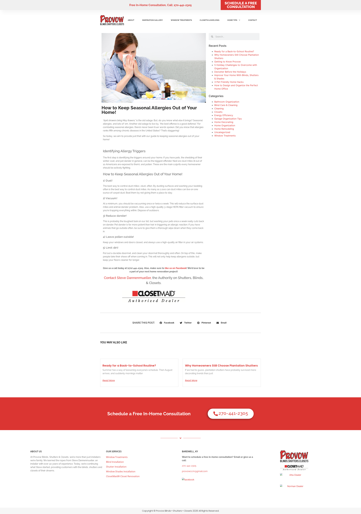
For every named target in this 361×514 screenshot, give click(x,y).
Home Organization (224, 125)
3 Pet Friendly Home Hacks (229, 82)
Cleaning (219, 108)
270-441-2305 (189, 465)
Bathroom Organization (226, 101)
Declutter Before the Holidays (230, 71)
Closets (218, 111)
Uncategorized (222, 132)
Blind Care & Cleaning (225, 105)
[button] (167, 323)
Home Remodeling (224, 128)
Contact (252, 20)
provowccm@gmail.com (195, 471)
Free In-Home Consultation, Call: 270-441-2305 (160, 5)
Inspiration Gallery (152, 20)
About (131, 20)
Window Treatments (181, 20)
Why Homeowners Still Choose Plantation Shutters (221, 366)
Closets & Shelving (209, 20)
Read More (109, 380)
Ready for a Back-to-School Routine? (234, 51)
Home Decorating (223, 122)
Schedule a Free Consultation (241, 5)
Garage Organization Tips (228, 118)
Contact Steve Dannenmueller (127, 278)
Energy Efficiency (223, 115)
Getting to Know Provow (227, 61)
